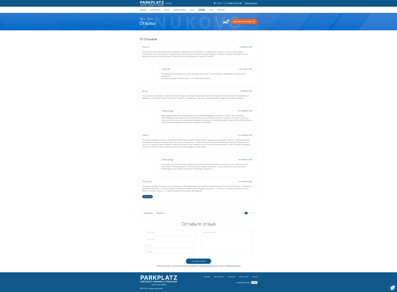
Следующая (160, 213)
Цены (192, 10)
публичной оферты (233, 266)
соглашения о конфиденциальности (202, 266)
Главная (143, 10)
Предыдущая (148, 213)
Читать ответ (147, 197)
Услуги (166, 10)
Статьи (254, 277)
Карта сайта (243, 277)
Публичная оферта (158, 284)
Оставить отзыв (198, 261)
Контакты (221, 10)
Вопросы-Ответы (180, 10)
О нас (211, 10)
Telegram (219, 3)
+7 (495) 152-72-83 (234, 3)
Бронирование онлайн (243, 21)
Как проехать (155, 10)
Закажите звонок (251, 3)
